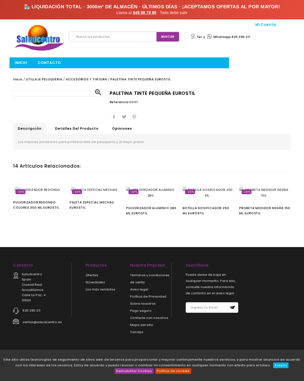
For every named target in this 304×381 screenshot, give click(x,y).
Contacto (49, 63)
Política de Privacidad (148, 296)
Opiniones (122, 128)
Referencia (119, 102)
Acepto (281, 365)
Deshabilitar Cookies (134, 371)
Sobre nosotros (143, 303)
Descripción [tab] (30, 128)
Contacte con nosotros (149, 318)
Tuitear (124, 117)
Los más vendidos (100, 289)
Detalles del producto (77, 128)
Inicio (21, 63)
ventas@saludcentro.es (42, 322)
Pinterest (134, 117)
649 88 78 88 (145, 13)
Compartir (114, 117)
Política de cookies (173, 371)
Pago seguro (141, 310)
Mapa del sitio (141, 325)
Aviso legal (139, 289)
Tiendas (136, 332)
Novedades (95, 282)
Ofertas (92, 275)
